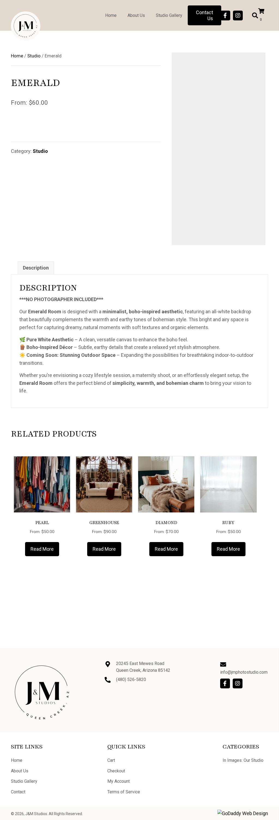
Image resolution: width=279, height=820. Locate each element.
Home (17, 55)
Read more (42, 549)
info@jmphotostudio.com (244, 672)
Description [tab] (36, 268)
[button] (225, 15)
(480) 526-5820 (131, 679)
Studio (34, 55)
